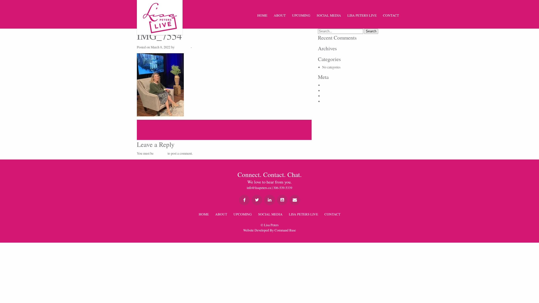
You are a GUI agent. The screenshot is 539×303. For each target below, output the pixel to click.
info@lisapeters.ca (259, 187)
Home (262, 15)
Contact (391, 15)
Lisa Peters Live (362, 15)
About (280, 15)
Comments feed (332, 95)
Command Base (285, 230)
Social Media (329, 15)
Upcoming (301, 15)
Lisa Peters (182, 47)
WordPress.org (332, 101)
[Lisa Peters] (160, 17)
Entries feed (330, 90)
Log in (326, 85)
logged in (160, 153)
